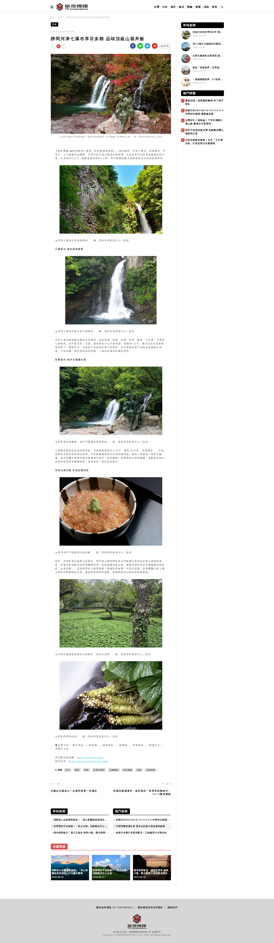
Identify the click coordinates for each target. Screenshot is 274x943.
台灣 (156, 7)
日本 (165, 7)
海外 (173, 7)
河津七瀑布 (99, 770)
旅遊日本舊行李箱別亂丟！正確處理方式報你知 (141, 832)
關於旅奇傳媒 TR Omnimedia (114, 907)
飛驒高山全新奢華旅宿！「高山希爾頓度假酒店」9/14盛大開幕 (87, 820)
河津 (86, 770)
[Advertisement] (202, 168)
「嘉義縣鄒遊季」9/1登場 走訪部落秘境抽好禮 (218, 79)
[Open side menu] (51, 7)
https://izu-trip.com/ (90, 757)
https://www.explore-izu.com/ (88, 761)
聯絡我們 (173, 907)
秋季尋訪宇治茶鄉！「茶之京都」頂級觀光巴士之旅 (81, 826)
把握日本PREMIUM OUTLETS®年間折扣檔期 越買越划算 (148, 820)
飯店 (181, 7)
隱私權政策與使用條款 (150, 907)
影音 (214, 7)
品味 (206, 7)
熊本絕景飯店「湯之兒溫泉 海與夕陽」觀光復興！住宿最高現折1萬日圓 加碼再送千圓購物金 (103, 832)
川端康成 (114, 770)
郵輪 (190, 7)
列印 (166, 46)
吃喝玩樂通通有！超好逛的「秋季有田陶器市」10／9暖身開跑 (142, 792)
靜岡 (77, 770)
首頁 (52, 17)
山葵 (139, 770)
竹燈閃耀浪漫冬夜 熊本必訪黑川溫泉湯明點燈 (140, 826)
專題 (198, 7)
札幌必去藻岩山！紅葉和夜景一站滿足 (74, 791)
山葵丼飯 (150, 770)
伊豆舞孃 (127, 770)
